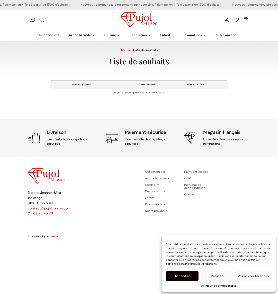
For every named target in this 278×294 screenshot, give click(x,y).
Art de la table (80, 35)
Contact (190, 194)
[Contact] (32, 19)
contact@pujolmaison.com (49, 208)
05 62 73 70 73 (40, 213)
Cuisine (110, 35)
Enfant (165, 35)
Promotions (193, 35)
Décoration (138, 35)
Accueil (125, 50)
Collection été (48, 35)
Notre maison (225, 35)
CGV (187, 178)
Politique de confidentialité (218, 285)
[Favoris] (236, 19)
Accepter (182, 276)
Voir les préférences (253, 276)
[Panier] (246, 19)
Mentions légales (196, 172)
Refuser (217, 276)
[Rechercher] (41, 19)
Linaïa (54, 236)
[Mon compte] (226, 19)
